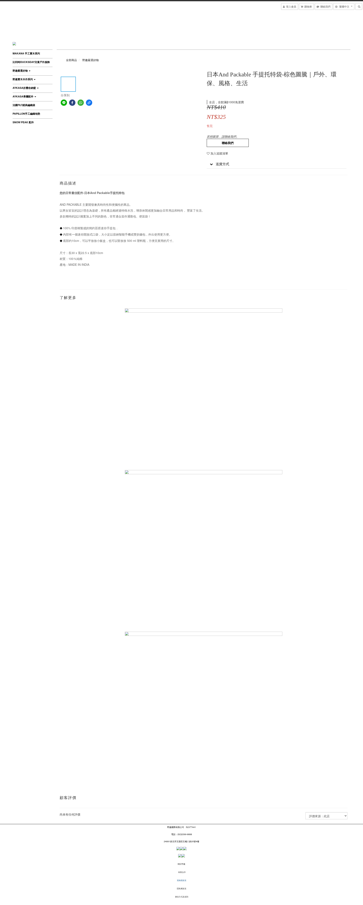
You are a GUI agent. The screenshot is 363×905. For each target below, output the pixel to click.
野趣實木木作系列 (23, 79)
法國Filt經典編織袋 (24, 105)
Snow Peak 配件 (23, 122)
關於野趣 (181, 864)
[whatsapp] (81, 103)
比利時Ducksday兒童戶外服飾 (31, 62)
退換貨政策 (181, 880)
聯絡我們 (228, 143)
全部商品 (71, 60)
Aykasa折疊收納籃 (25, 88)
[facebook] (72, 103)
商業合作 (182, 872)
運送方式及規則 (181, 896)
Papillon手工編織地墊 (26, 113)
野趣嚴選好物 (20, 70)
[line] (64, 103)
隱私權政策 (181, 888)
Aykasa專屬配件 (23, 96)
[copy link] (89, 103)
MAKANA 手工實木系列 (26, 53)
